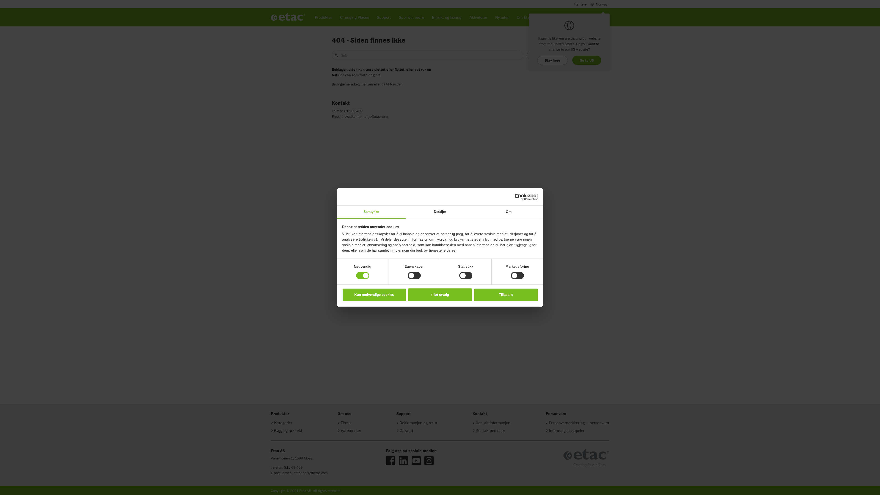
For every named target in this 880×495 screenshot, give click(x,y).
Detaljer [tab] (440, 212)
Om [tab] (509, 212)
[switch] (414, 275)
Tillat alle (506, 295)
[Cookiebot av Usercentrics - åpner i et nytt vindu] (518, 196)
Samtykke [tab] (371, 212)
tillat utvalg (440, 295)
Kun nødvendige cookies (374, 295)
